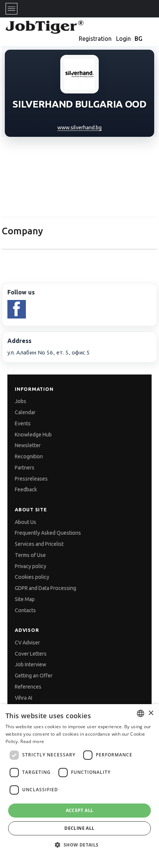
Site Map (25, 599)
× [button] (150, 713)
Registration (95, 38)
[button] (79, 844)
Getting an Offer (34, 676)
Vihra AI (23, 698)
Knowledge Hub (33, 435)
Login (123, 38)
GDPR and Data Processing (45, 588)
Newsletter (28, 445)
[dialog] (79, 781)
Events (23, 423)
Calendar (25, 412)
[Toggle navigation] (11, 8)
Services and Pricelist (39, 544)
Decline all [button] (79, 828)
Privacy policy (30, 566)
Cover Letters (31, 654)
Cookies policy (32, 577)
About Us (25, 522)
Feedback (26, 489)
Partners (24, 468)
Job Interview (30, 664)
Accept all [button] (80, 810)
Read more (32, 741)
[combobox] (140, 713)
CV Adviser (27, 643)
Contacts (25, 610)
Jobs (20, 401)
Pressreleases (31, 479)
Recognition (29, 456)
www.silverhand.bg (79, 128)
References (28, 687)
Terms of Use (30, 555)
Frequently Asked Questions (48, 533)
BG (138, 38)
